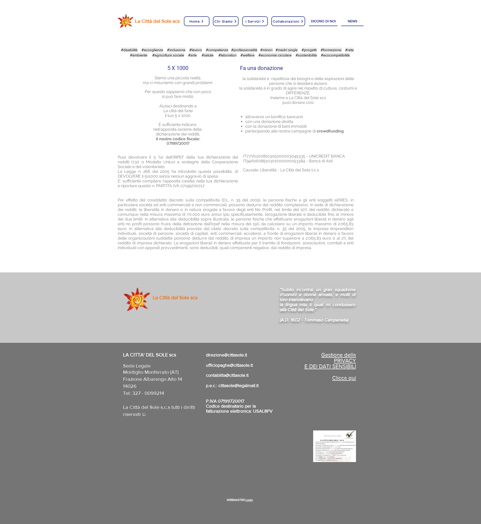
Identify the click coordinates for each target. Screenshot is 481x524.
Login (249, 500)
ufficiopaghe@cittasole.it (229, 365)
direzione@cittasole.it (226, 354)
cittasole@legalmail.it (238, 385)
